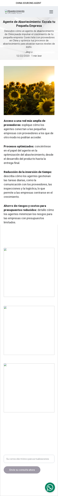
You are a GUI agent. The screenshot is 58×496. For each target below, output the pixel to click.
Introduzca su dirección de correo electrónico (28, 452)
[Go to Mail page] (12, 481)
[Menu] (51, 11)
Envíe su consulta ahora (22, 469)
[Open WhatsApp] (50, 487)
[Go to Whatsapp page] (18, 481)
